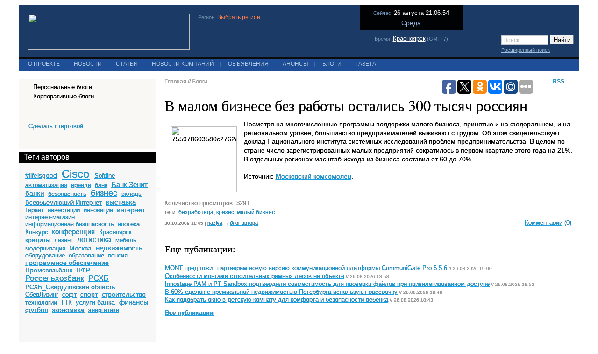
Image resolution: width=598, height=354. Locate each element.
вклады (131, 193)
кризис (225, 212)
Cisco (75, 173)
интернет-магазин (50, 217)
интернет (131, 210)
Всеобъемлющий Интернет (63, 202)
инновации (98, 210)
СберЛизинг (41, 294)
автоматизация (46, 184)
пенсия (118, 255)
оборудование (45, 255)
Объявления (248, 64)
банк (101, 184)
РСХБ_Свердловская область (70, 287)
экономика (68, 309)
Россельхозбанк (54, 278)
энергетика (103, 309)
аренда (81, 184)
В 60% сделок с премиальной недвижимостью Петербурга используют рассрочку (281, 292)
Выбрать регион (238, 17)
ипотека (129, 224)
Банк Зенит (130, 184)
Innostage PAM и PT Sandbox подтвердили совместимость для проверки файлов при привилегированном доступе (327, 284)
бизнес (104, 193)
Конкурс (36, 232)
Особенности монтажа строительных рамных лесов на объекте (254, 276)
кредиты (37, 239)
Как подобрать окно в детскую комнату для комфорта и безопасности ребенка (276, 300)
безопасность (67, 193)
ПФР (83, 270)
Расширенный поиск (525, 50)
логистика (94, 239)
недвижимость (119, 248)
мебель (125, 239)
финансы (134, 302)
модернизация (45, 248)
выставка (121, 202)
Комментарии (543, 222)
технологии (41, 302)
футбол (36, 309)
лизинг (63, 239)
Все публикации (189, 313)
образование (86, 255)
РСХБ (98, 278)
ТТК (66, 302)
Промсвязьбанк (48, 270)
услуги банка (95, 302)
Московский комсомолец (313, 176)
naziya (214, 223)
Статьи (127, 64)
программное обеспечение (67, 262)
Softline (104, 175)
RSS (558, 81)
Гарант (34, 210)
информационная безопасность (69, 224)
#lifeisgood (41, 175)
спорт (89, 294)
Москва (80, 248)
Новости (88, 64)
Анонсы (295, 64)
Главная (175, 81)
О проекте (44, 64)
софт (69, 294)
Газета (366, 64)
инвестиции (64, 210)
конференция (73, 232)
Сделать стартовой (55, 126)
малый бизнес (256, 212)
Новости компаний (183, 64)
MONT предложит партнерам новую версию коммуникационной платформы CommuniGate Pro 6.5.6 (306, 268)
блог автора (244, 223)
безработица (196, 212)
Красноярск (409, 38)
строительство (124, 294)
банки (34, 193)
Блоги (332, 64)
